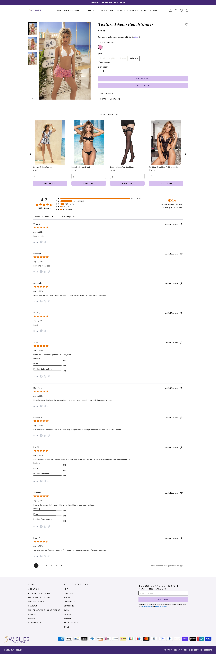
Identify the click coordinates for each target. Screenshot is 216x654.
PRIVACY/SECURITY (173, 650)
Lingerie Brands (37, 602)
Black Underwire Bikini (80, 167)
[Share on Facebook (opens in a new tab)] (41, 242)
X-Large (134, 58)
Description (106, 94)
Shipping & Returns (110, 99)
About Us (33, 589)
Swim (111, 10)
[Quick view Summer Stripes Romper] (50, 142)
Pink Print (100, 47)
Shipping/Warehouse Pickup (44, 610)
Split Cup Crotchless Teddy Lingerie (163, 167)
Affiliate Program (39, 593)
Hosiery (130, 10)
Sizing (31, 618)
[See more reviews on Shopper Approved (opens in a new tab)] (48, 242)
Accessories (143, 10)
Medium (112, 58)
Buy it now (143, 85)
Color (106, 42)
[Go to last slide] (30, 154)
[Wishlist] (181, 10)
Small (102, 58)
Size (100, 54)
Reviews (32, 606)
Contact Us (34, 623)
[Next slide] (185, 154)
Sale (155, 10)
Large (123, 58)
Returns (33, 614)
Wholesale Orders (39, 597)
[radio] (108, 198)
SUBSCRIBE (163, 599)
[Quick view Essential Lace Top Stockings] (127, 142)
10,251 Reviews (44, 208)
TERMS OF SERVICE (193, 650)
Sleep (77, 10)
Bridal (120, 10)
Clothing (101, 10)
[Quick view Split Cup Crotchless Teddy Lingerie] (166, 142)
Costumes (88, 10)
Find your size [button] (105, 62)
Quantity (103, 67)
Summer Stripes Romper (43, 167)
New (59, 10)
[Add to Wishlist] (186, 24)
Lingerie (67, 10)
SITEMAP (208, 650)
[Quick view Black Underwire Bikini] (89, 142)
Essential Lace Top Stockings (122, 167)
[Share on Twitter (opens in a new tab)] (45, 242)
